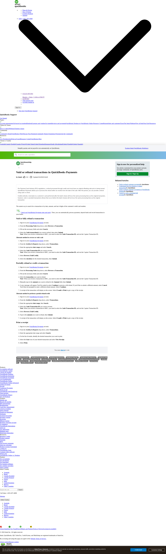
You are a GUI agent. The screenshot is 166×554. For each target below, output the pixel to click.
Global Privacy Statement (41, 549)
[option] (85, 503)
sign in (63, 350)
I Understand (138, 550)
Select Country (5, 500)
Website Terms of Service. (38, 539)
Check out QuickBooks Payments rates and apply (36, 212)
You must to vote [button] (61, 350)
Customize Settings (156, 550)
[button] (83, 118)
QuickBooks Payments (36, 223)
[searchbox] (42, 155)
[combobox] (38, 154)
